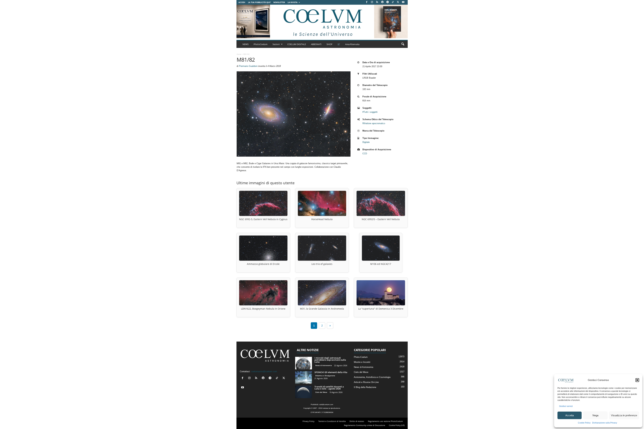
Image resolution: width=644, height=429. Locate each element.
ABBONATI (316, 44)
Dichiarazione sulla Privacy (604, 423)
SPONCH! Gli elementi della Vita (330, 372)
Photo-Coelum (361, 357)
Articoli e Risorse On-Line (366, 382)
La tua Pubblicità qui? (259, 2)
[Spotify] (382, 2)
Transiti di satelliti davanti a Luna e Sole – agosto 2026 (329, 387)
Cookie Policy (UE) (397, 425)
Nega (595, 415)
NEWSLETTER (279, 2)
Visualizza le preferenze (624, 415)
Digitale (366, 142)
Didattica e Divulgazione (325, 375)
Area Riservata (352, 44)
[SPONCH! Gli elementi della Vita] (303, 377)
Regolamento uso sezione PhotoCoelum (385, 421)
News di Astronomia (323, 365)
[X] (398, 2)
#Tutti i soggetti (370, 112)
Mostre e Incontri (362, 362)
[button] (637, 380)
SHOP (329, 44)
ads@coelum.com (326, 404)
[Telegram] (388, 2)
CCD (364, 153)
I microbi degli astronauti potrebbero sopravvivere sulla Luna (330, 359)
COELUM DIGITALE (296, 44)
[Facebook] (367, 2)
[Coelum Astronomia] (322, 21)
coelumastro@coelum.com (264, 371)
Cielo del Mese (321, 392)
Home (239, 54)
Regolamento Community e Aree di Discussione (364, 425)
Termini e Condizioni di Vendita (332, 421)
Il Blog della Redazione (365, 387)
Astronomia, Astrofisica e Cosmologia (372, 377)
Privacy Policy (308, 421)
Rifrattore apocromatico (373, 123)
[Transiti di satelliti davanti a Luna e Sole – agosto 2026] (303, 392)
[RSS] (377, 2)
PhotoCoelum (260, 44)
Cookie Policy (584, 423)
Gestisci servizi (566, 406)
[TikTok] (393, 2)
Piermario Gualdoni (248, 66)
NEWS (246, 44)
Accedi (241, 2)
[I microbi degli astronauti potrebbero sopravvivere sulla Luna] (303, 363)
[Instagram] (372, 2)
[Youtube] (403, 2)
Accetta (569, 415)
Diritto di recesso (357, 421)
